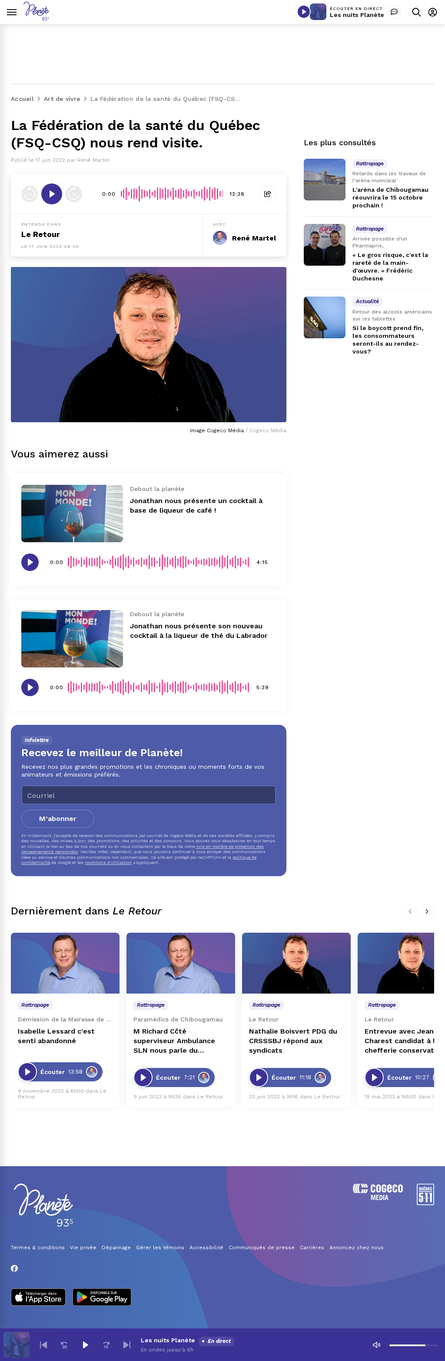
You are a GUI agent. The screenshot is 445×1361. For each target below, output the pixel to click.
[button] (43, 1345)
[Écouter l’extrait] (51, 193)
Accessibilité (206, 1247)
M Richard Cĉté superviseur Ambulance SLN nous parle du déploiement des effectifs (179, 1041)
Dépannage (116, 1247)
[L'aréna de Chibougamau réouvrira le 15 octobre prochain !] (324, 179)
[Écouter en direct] (304, 12)
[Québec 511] (425, 1203)
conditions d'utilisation (108, 862)
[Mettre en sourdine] (376, 1345)
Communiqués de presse (262, 1247)
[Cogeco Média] (378, 1198)
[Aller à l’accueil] (36, 18)
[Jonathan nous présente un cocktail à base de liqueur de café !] (72, 513)
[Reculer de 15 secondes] (29, 194)
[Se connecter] (432, 12)
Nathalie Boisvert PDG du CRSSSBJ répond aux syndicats (293, 1040)
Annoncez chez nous (356, 1247)
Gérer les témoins (160, 1247)
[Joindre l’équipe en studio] (394, 11)
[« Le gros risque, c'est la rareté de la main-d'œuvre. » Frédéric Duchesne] (324, 245)
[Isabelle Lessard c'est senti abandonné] (65, 963)
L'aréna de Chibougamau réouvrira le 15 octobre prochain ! (390, 197)
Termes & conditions (38, 1247)
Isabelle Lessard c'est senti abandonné (56, 1036)
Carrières (312, 1247)
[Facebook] (14, 1268)
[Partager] (267, 194)
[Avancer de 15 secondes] (74, 194)
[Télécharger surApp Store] (38, 1298)
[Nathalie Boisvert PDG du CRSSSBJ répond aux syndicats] (296, 963)
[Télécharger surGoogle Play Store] (102, 1298)
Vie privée (83, 1247)
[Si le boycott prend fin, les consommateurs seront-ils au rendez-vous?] (324, 317)
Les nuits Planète (357, 14)
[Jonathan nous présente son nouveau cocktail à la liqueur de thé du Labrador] (72, 638)
